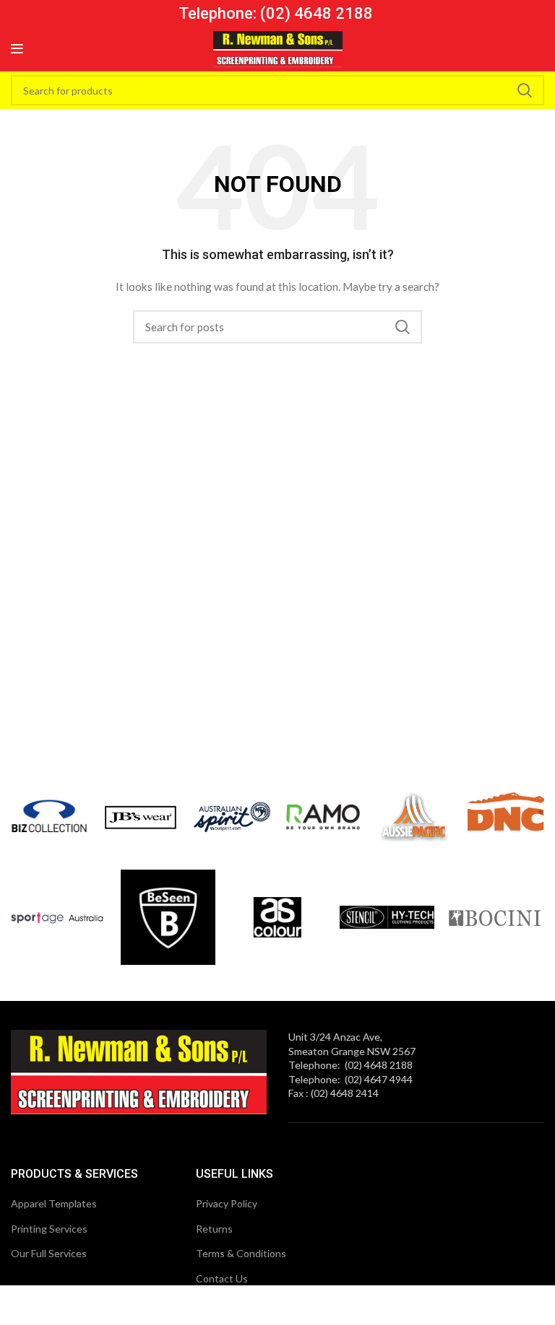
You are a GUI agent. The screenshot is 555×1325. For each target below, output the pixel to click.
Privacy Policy (226, 1203)
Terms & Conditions (241, 1253)
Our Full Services (49, 1253)
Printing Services (49, 1229)
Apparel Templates (54, 1203)
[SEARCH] (525, 90)
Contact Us (222, 1278)
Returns (214, 1229)
